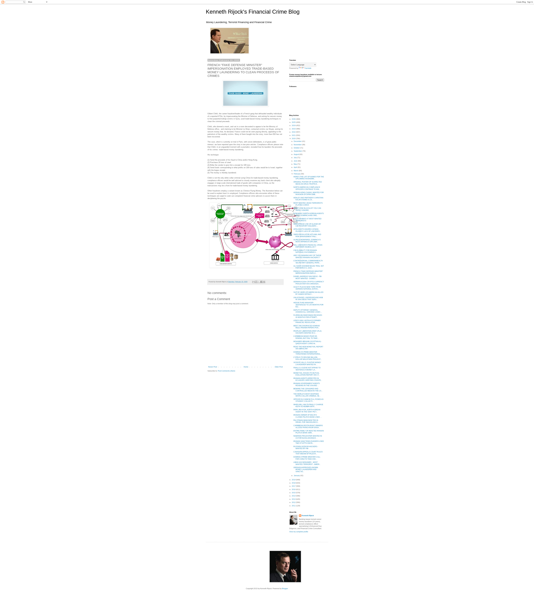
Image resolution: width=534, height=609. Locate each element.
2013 (294, 499)
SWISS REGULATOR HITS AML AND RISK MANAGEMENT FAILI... (307, 235)
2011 (294, 506)
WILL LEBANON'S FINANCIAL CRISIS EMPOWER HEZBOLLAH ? (307, 246)
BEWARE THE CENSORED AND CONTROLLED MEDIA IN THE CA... (307, 390)
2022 (294, 132)
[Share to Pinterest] (264, 281)
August (296, 154)
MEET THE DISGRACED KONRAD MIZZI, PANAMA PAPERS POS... (306, 327)
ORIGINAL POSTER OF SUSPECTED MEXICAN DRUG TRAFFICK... (307, 183)
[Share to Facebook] (261, 281)
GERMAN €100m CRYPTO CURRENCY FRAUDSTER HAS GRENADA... (308, 283)
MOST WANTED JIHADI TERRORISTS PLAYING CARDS (308, 204)
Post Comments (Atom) (226, 371)
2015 (294, 493)
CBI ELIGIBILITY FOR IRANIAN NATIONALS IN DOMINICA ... (305, 251)
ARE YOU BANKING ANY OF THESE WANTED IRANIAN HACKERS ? (307, 256)
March (296, 171)
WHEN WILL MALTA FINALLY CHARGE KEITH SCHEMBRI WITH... (308, 405)
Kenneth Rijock (308, 516)
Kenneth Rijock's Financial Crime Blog (253, 12)
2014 (294, 496)
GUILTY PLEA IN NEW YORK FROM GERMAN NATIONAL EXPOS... (307, 288)
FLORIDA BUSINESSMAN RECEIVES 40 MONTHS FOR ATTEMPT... (307, 316)
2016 (294, 489)
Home (246, 367)
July (295, 158)
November (298, 145)
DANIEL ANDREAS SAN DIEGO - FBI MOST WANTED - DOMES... (307, 277)
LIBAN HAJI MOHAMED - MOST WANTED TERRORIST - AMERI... (307, 463)
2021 (294, 135)
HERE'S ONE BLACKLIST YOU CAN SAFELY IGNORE (307, 209)
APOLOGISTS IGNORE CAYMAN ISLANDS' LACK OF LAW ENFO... (307, 230)
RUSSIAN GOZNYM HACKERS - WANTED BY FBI (305, 447)
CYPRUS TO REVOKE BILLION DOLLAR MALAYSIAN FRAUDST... (307, 358)
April (296, 167)
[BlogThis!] (256, 281)
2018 (294, 483)
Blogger (285, 589)
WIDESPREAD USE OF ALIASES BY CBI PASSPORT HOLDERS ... (307, 225)
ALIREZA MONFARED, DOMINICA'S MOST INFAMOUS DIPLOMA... (307, 241)
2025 (294, 122)
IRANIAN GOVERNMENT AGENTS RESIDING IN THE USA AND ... (306, 384)
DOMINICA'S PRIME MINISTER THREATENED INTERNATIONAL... (307, 353)
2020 (294, 139)
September (298, 151)
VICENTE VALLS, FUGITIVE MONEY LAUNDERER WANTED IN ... (307, 363)
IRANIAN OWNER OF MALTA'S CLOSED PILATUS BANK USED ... (307, 416)
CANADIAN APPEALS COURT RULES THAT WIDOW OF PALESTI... (308, 453)
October (297, 148)
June (296, 161)
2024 (294, 125)
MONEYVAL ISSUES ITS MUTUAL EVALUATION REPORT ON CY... (306, 374)
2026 (294, 119)
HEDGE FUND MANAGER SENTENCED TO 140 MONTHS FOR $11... (308, 305)
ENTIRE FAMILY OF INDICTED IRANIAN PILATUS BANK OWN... (308, 432)
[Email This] (253, 281)
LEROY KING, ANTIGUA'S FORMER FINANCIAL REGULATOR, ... (307, 321)
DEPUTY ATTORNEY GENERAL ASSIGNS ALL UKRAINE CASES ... (307, 311)
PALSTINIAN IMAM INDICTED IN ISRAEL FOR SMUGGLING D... (306, 421)
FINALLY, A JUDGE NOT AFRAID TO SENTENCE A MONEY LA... (307, 369)
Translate (307, 68)
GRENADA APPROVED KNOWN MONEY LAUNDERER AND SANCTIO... (305, 470)
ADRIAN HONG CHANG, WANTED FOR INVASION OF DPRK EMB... (308, 193)
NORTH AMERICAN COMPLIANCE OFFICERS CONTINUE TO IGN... (306, 188)
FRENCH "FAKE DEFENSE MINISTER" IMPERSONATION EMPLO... (308, 272)
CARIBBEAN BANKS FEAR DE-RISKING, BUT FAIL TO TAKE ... (306, 337)
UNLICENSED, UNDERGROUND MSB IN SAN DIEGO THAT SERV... (308, 298)
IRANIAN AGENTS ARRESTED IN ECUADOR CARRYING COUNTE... (307, 379)
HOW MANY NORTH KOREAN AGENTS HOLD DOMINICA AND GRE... (308, 214)
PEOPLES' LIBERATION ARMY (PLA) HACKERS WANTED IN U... (307, 332)
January (297, 476)
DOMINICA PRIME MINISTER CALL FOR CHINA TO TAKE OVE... (306, 458)
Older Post (279, 367)
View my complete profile (298, 532)
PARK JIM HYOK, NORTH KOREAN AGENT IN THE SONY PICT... (306, 411)
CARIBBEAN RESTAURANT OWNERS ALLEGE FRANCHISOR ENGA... (308, 426)
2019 (294, 480)
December (298, 141)
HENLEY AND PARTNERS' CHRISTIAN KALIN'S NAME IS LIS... (308, 199)
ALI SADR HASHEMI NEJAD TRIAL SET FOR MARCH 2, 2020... (308, 267)
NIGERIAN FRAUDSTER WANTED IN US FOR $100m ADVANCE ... (307, 437)
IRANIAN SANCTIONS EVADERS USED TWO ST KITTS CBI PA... (308, 442)
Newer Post (212, 367)
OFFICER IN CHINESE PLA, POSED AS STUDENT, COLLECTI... (308, 400)
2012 (294, 502)
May (295, 164)
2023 (294, 129)
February (297, 174)
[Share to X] (258, 281)
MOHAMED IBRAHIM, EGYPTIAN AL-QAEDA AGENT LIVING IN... (307, 342)
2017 (294, 486)
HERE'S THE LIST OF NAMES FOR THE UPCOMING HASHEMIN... (308, 178)
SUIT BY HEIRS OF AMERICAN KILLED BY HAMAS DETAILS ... (308, 293)
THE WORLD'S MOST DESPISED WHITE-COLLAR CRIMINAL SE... (307, 395)
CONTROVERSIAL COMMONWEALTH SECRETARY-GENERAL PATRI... (308, 262)
